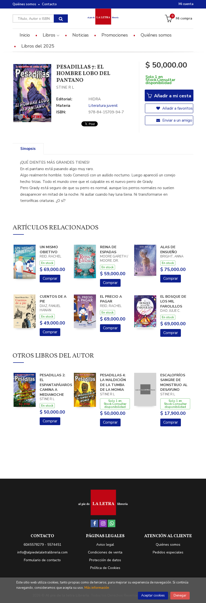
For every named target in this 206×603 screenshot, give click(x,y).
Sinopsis (28, 148)
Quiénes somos (24, 4)
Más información (96, 587)
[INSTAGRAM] (103, 523)
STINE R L (65, 87)
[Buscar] (61, 19)
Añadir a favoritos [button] (177, 108)
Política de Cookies (105, 567)
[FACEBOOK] (94, 523)
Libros (50, 35)
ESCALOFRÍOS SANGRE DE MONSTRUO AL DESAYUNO (173, 382)
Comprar (50, 278)
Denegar (180, 595)
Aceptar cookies (153, 595)
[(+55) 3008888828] (111, 523)
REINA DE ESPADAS (108, 249)
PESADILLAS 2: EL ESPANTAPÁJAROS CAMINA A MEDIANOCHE (56, 385)
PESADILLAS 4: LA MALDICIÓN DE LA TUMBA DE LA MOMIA (113, 382)
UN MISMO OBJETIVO (49, 249)
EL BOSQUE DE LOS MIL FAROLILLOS (173, 301)
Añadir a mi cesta (172, 96)
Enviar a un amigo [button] (176, 120)
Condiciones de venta (105, 552)
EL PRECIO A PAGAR (111, 299)
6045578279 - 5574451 (42, 544)
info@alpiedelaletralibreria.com (42, 552)
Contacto (49, 4)
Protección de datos (105, 560)
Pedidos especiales (168, 552)
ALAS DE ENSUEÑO (168, 249)
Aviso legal (105, 544)
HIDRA (94, 99)
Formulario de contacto (42, 560)
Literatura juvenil (103, 105)
